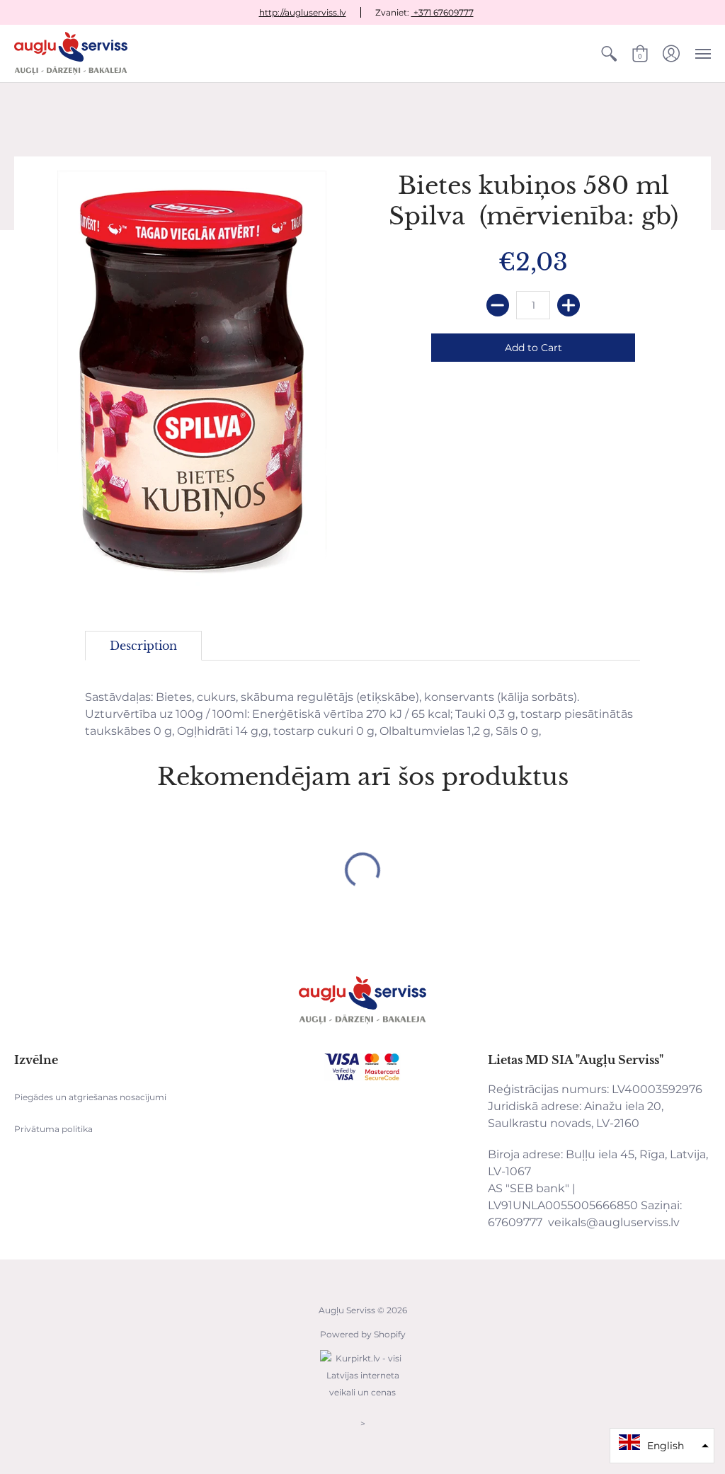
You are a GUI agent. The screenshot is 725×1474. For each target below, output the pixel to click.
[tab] (143, 646)
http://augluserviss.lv (302, 12)
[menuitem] (608, 53)
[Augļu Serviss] (70, 53)
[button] (608, 53)
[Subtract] (497, 305)
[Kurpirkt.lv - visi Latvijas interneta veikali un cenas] (362, 1399)
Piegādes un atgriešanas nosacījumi (90, 1097)
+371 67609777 (442, 12)
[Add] (568, 305)
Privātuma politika (53, 1129)
